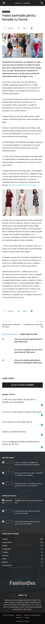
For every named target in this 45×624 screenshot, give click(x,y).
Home (4, 8)
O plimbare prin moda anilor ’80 (33, 326)
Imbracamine (12, 8)
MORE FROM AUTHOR (29, 334)
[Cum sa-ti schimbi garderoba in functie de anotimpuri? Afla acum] (7, 363)
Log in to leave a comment (22, 385)
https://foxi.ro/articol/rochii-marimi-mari (22, 185)
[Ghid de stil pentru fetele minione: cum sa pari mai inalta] (7, 524)
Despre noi (19, 617)
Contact (27, 617)
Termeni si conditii (8, 615)
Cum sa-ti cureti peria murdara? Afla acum (22, 412)
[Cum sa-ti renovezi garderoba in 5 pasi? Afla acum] (7, 341)
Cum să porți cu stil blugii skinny (17, 422)
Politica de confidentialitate (32, 615)
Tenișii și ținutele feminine (14, 432)
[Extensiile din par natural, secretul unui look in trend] (7, 514)
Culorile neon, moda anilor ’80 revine (11, 326)
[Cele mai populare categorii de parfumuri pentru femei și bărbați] (7, 465)
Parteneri (19, 615)
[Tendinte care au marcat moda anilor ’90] (7, 503)
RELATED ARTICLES (10, 334)
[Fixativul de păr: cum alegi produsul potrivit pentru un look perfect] (7, 486)
